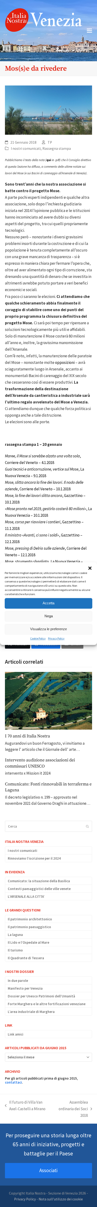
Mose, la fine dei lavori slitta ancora (33, 495)
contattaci (13, 1082)
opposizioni (65, 362)
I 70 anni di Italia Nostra (27, 736)
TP (50, 142)
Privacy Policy (56, 638)
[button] (90, 568)
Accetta (48, 603)
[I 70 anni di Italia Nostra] (48, 700)
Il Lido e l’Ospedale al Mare (28, 942)
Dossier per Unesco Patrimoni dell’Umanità (41, 996)
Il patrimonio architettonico (30, 919)
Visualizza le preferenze (48, 629)
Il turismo (15, 950)
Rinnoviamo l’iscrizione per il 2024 (34, 858)
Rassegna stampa (56, 148)
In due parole (18, 980)
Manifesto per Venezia (25, 988)
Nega (48, 616)
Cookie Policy (38, 638)
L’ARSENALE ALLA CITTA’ (26, 896)
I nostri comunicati (26, 148)
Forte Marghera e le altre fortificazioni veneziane (46, 1004)
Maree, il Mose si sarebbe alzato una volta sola (42, 456)
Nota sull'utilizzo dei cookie (61, 1199)
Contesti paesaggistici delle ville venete (39, 888)
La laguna (15, 934)
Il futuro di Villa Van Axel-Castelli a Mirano (25, 1106)
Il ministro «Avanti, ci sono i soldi (31, 535)
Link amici (15, 1034)
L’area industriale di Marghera (31, 1011)
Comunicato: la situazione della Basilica (39, 881)
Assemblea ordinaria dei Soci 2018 (71, 1109)
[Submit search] (87, 826)
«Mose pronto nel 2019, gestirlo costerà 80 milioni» (45, 508)
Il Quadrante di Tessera (26, 958)
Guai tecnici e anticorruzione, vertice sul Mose (41, 469)
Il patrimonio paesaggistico (29, 927)
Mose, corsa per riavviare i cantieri (32, 521)
